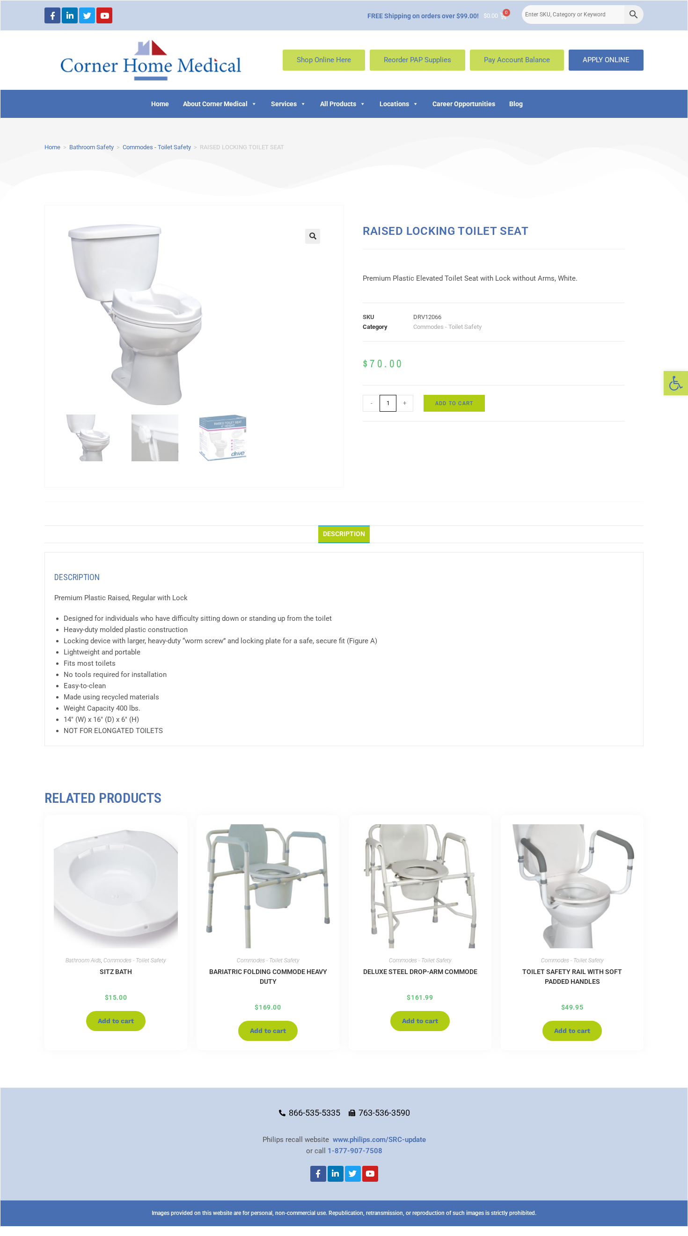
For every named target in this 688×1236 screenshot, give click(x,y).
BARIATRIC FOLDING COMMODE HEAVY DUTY (268, 976)
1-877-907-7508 (355, 1151)
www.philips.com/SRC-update (379, 1139)
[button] (676, 383)
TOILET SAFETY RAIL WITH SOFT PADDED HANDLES (572, 976)
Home (160, 104)
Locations (394, 104)
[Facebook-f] (52, 15)
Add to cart (454, 403)
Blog (516, 104)
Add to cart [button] (116, 1021)
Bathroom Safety (91, 147)
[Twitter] (87, 15)
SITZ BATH (116, 971)
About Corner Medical (215, 104)
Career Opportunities (463, 104)
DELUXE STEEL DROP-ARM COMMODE (420, 971)
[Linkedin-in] (70, 15)
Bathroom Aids (83, 960)
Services (284, 104)
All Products (338, 104)
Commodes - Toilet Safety (157, 147)
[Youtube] (104, 15)
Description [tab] (344, 534)
